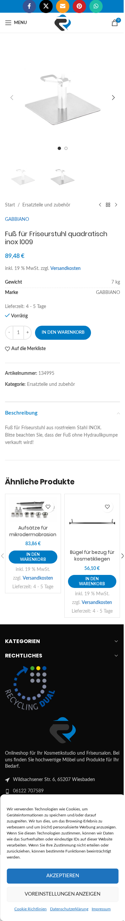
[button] (11, 97)
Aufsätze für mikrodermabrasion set (32, 534)
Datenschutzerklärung (69, 909)
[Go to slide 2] (66, 148)
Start (10, 205)
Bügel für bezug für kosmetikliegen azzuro (92, 559)
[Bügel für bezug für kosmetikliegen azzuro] (92, 521)
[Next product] (116, 205)
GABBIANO (17, 219)
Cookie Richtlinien (30, 909)
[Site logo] (62, 22)
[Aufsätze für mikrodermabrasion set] (33, 509)
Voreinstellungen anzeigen (62, 894)
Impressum (101, 909)
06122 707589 (28, 791)
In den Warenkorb (63, 332)
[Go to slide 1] (59, 148)
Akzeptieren (62, 875)
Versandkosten (65, 268)
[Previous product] (100, 205)
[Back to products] (108, 205)
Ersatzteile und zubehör (46, 205)
